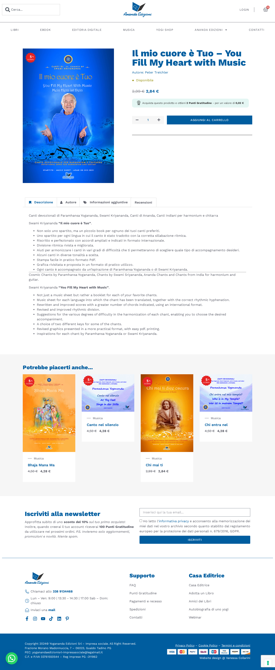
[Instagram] (35, 618)
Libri (15, 29)
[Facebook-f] (27, 618)
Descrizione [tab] (43, 202)
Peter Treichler (156, 72)
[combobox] (31, 9)
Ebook (45, 29)
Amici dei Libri (200, 601)
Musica (129, 29)
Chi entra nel (216, 425)
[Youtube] (43, 618)
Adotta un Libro (201, 593)
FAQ (132, 585)
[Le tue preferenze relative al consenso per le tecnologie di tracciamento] (268, 663)
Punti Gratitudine (143, 593)
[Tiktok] (51, 618)
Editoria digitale (87, 29)
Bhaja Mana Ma (41, 465)
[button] (12, 658)
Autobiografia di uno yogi (208, 609)
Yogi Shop (164, 29)
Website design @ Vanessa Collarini (225, 658)
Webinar (195, 617)
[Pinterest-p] (67, 618)
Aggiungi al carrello (209, 120)
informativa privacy (174, 521)
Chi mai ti (154, 465)
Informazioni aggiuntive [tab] (109, 202)
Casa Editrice (199, 585)
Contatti (256, 29)
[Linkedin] (59, 618)
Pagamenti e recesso (145, 601)
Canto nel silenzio (103, 425)
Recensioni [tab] (143, 202)
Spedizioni (137, 609)
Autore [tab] (70, 202)
